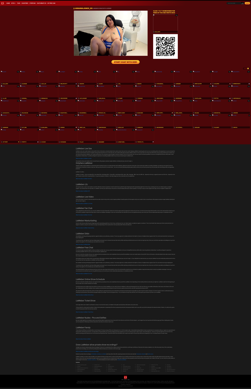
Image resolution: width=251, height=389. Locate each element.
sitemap (78, 366)
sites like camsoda (140, 369)
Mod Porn (96, 367)
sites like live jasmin (98, 366)
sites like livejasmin (81, 369)
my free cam (51, 3)
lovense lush (125, 369)
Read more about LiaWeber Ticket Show (84, 312)
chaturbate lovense (127, 366)
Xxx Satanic (169, 366)
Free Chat (84, 273)
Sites (13, 3)
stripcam (33, 3)
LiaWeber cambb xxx (92, 359)
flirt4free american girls (81, 364)
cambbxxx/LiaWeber (121, 359)
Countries (25, 3)
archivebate (93, 354)
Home (8, 3)
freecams (168, 364)
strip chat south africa (171, 369)
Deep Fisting (79, 371)
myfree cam (139, 367)
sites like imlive (97, 369)
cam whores (169, 367)
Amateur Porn (97, 364)
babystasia (110, 367)
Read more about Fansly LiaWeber (83, 339)
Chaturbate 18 (41, 3)
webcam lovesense (127, 367)
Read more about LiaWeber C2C (83, 191)
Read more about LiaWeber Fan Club (84, 214)
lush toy (138, 366)
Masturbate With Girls (155, 371)
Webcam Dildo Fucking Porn (82, 367)
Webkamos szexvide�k (156, 367)
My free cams (150, 354)
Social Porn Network (171, 371)
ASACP (125, 379)
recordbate (103, 354)
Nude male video (97, 371)
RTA (122, 379)
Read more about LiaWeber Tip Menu (84, 178)
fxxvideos (153, 366)
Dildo (83, 244)
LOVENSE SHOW (140, 371)
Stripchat (143, 354)
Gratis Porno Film (154, 364)
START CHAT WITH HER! (125, 62)
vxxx (124, 364)
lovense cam (153, 369)
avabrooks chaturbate (141, 364)
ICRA (128, 379)
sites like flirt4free (111, 371)
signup (247, 3)
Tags (18, 3)
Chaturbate (138, 354)
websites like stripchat (112, 369)
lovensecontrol (111, 366)
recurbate (99, 354)
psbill (109, 364)
